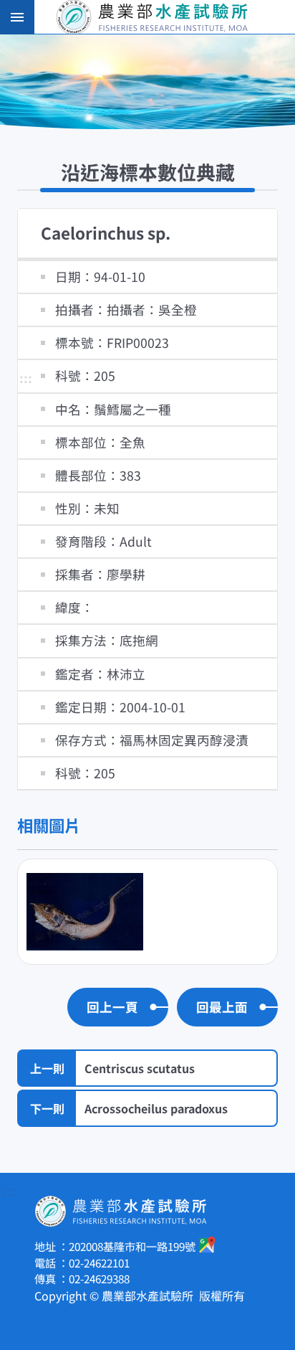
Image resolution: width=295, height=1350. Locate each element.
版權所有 (222, 1295)
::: (25, 379)
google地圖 (207, 1244)
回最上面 (222, 1007)
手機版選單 (17, 17)
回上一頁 (112, 1007)
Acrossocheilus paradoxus (156, 1108)
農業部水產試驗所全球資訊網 (167, 17)
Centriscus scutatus (139, 1068)
